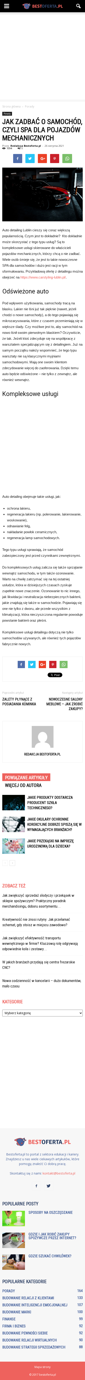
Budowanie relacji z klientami (28, 1298)
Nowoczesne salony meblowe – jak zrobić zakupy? (64, 704)
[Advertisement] (42, 57)
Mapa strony (42, 1367)
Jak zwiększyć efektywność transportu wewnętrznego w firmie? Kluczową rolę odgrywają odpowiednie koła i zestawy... (40, 943)
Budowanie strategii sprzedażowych (33, 1347)
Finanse (8, 1319)
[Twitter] (48, 1186)
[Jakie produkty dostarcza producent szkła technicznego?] (13, 803)
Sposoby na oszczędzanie (51, 1212)
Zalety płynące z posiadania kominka (19, 701)
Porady (7, 113)
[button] (78, 6)
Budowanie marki (16, 1312)
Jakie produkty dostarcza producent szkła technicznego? (50, 802)
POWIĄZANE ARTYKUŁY (26, 777)
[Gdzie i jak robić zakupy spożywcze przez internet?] (13, 1240)
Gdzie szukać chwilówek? (50, 1256)
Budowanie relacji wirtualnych (29, 1340)
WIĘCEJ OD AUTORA (23, 785)
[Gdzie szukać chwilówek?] (13, 1262)
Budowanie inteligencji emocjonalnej (34, 1305)
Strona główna (11, 106)
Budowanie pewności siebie (25, 1333)
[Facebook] (36, 1186)
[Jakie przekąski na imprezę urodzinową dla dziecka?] (13, 846)
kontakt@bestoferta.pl (59, 1173)
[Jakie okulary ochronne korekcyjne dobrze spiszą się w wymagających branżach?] (13, 824)
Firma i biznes (14, 1326)
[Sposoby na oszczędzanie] (13, 1218)
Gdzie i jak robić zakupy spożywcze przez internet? (52, 1236)
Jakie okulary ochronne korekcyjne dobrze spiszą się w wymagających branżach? (54, 824)
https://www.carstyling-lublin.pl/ (43, 277)
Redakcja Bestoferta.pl (25, 145)
